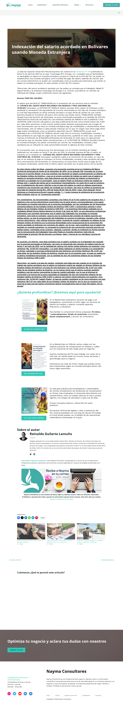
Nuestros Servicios (60, 5)
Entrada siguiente (108, 560)
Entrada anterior (14, 560)
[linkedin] (34, 454)
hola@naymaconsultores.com (17, 677)
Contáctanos (86, 695)
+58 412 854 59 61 (13, 680)
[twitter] (31, 454)
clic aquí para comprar (34, 418)
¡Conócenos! (41, 5)
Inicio (30, 5)
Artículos (89, 5)
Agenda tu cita (16, 650)
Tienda (76, 5)
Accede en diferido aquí (34, 329)
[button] (47, 5)
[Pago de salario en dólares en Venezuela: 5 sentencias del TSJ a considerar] (61, 531)
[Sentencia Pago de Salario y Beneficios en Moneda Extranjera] (31, 531)
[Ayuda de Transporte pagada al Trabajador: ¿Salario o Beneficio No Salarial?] (91, 531)
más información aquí (33, 373)
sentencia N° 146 (83, 72)
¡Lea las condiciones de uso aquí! (61, 499)
